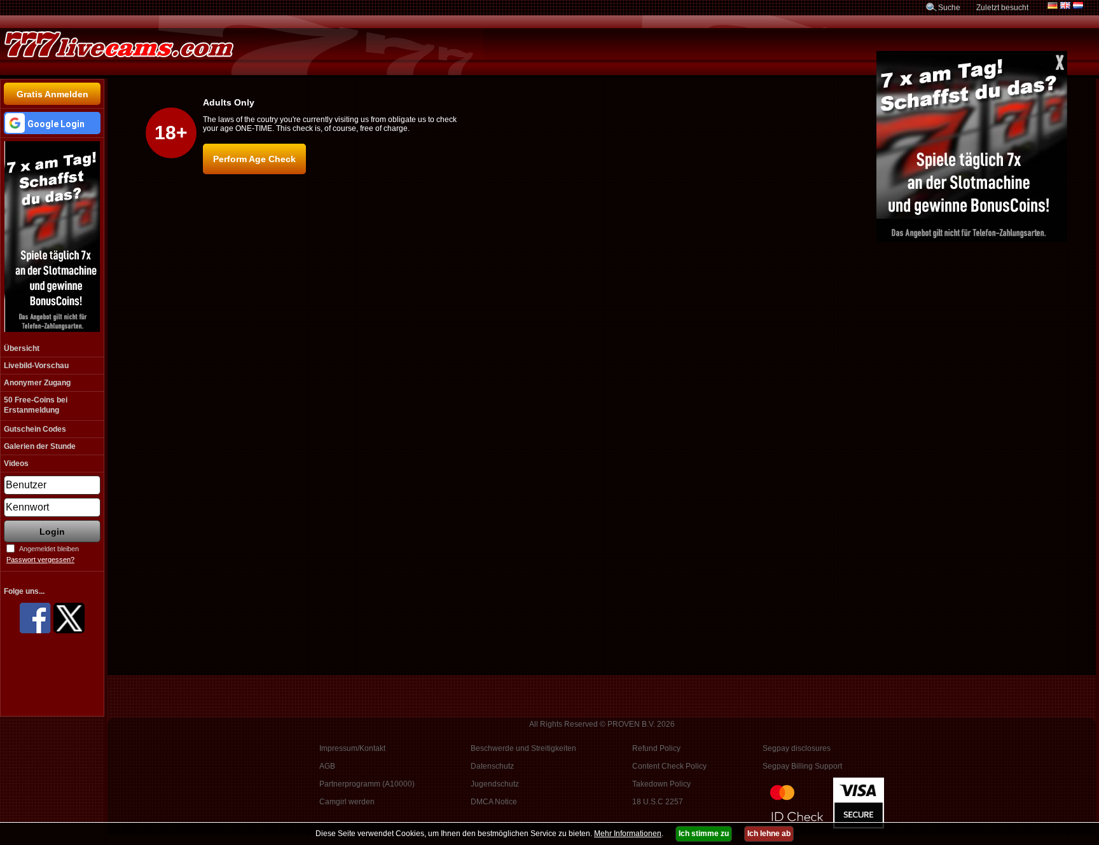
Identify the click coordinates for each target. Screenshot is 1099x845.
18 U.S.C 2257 (657, 801)
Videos (16, 463)
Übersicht (21, 348)
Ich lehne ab (769, 833)
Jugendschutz (495, 784)
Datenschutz (492, 766)
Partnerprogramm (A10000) (367, 784)
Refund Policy (656, 748)
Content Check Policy (669, 766)
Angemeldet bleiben (49, 549)
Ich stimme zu (704, 833)
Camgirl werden (347, 801)
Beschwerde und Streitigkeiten (523, 748)
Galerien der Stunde (40, 446)
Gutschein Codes (35, 429)
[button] (52, 123)
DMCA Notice (494, 801)
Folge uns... (24, 591)
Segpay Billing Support (802, 766)
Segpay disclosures (797, 748)
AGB (327, 766)
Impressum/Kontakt (352, 748)
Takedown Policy (661, 784)
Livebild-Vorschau (36, 365)
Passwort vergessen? (40, 559)
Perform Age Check (254, 159)
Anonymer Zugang (37, 382)
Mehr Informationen (627, 833)
